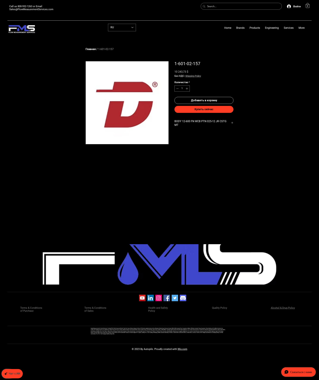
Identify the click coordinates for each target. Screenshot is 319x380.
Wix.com (182, 349)
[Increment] (187, 88)
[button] (308, 5)
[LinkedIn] (150, 298)
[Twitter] (175, 298)
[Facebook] (166, 298)
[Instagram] (158, 298)
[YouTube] (142, 298)
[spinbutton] (182, 88)
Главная (91, 49)
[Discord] (183, 298)
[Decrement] (177, 88)
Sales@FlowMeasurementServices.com (31, 9)
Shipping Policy (193, 76)
